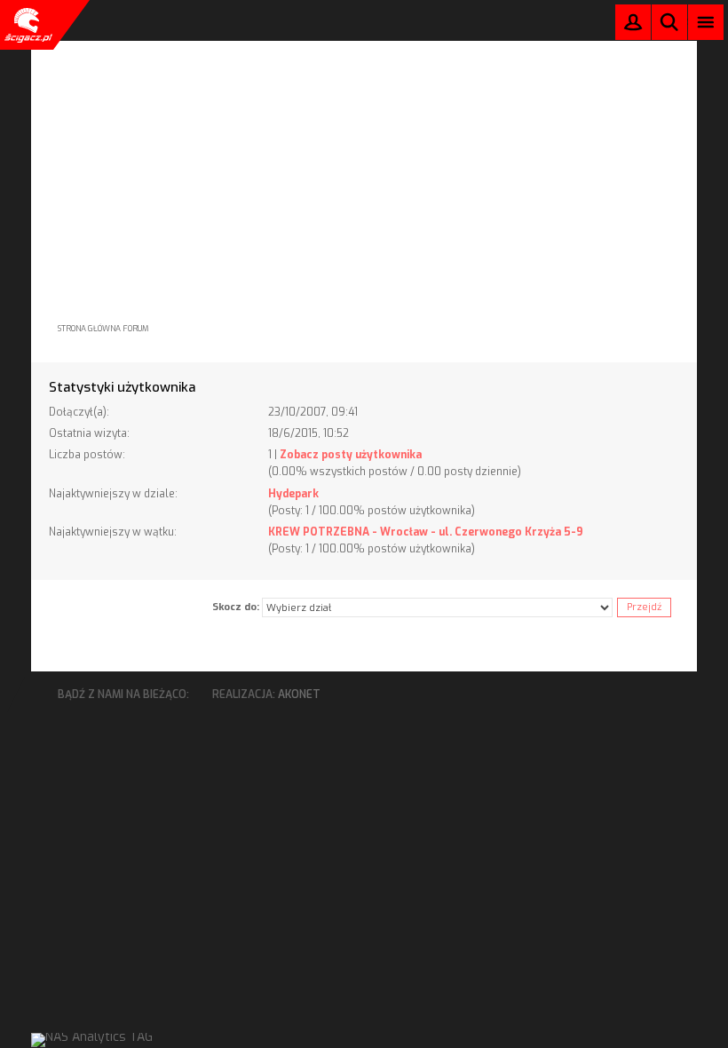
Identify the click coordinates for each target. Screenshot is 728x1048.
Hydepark (293, 494)
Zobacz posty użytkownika (351, 455)
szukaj (669, 22)
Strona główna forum (103, 328)
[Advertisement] (364, 165)
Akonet (299, 694)
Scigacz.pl (26, 25)
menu (706, 22)
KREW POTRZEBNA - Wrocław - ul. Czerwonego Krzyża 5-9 (425, 532)
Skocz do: (235, 607)
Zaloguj (633, 26)
